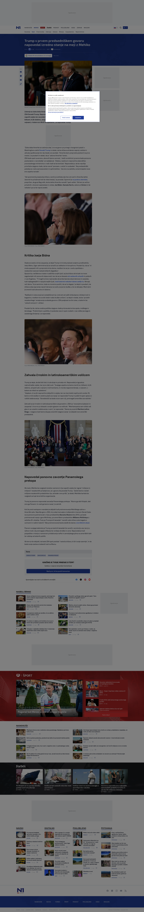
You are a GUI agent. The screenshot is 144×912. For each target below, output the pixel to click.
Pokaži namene (66, 117)
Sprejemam (78, 117)
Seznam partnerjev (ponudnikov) (55, 112)
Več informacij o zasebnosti (71, 103)
